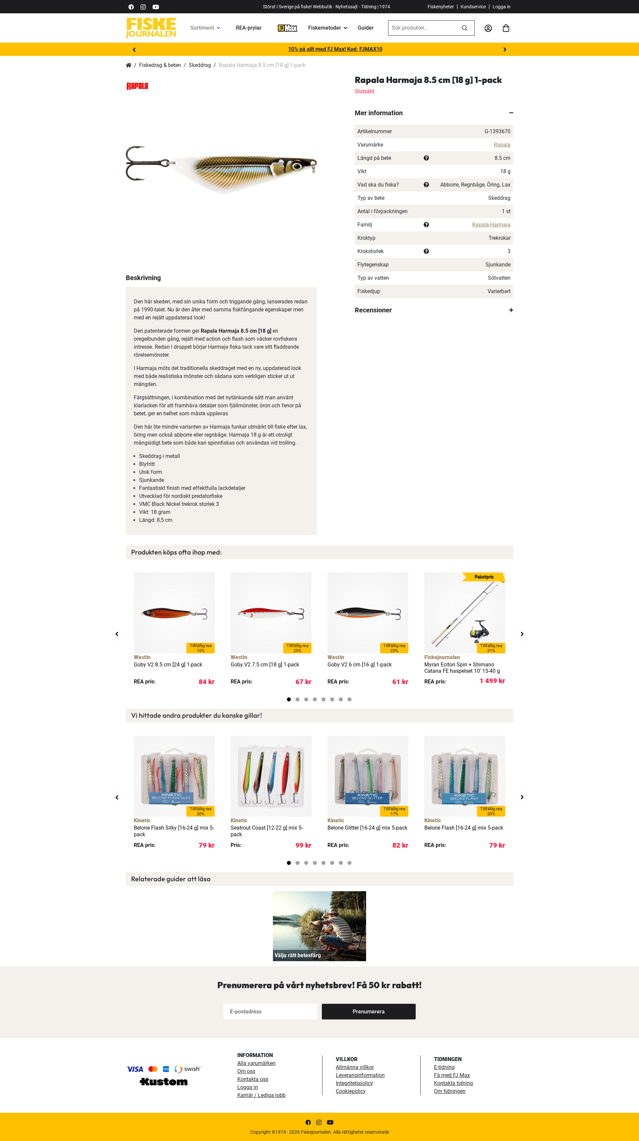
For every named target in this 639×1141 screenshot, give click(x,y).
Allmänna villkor (355, 1067)
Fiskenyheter (441, 6)
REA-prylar (249, 28)
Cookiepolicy (351, 1091)
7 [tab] (341, 699)
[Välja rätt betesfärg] (319, 926)
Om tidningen (450, 1091)
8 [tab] (349, 699)
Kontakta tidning (453, 1083)
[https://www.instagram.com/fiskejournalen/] (143, 6)
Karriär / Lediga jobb (261, 1095)
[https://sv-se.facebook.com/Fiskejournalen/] (131, 6)
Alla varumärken (256, 1063)
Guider (366, 28)
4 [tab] (315, 699)
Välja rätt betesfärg (298, 955)
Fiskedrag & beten (160, 65)
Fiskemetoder (324, 28)
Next (505, 50)
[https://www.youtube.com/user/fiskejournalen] (155, 6)
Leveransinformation (360, 1075)
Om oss (246, 1071)
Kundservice (473, 6)
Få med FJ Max (452, 1075)
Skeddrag (200, 65)
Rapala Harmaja (491, 224)
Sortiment (202, 28)
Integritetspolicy (354, 1083)
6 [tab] (332, 699)
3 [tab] (306, 699)
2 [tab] (298, 699)
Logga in (502, 6)
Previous (134, 50)
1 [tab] (289, 699)
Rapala (502, 145)
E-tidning (444, 1067)
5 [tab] (323, 699)
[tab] (434, 113)
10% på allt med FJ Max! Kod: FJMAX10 (320, 49)
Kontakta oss (252, 1079)
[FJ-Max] (288, 28)
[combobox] (421, 28)
